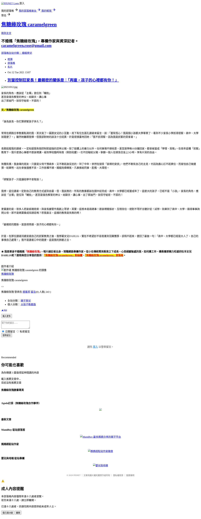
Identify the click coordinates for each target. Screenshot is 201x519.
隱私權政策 (118, 475)
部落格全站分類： (11, 53)
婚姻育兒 (27, 53)
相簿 (10, 59)
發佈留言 (7, 335)
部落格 (11, 63)
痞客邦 (26, 292)
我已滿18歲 (8, 513)
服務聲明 (130, 475)
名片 (10, 67)
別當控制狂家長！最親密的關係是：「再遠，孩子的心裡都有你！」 (63, 80)
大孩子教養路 (28, 304)
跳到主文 (6, 33)
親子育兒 (26, 300)
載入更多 (7, 316)
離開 (18, 513)
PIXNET (77, 475)
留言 (33, 292)
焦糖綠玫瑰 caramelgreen (29, 24)
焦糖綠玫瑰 (7, 274)
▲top (4, 310)
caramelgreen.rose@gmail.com (26, 45)
